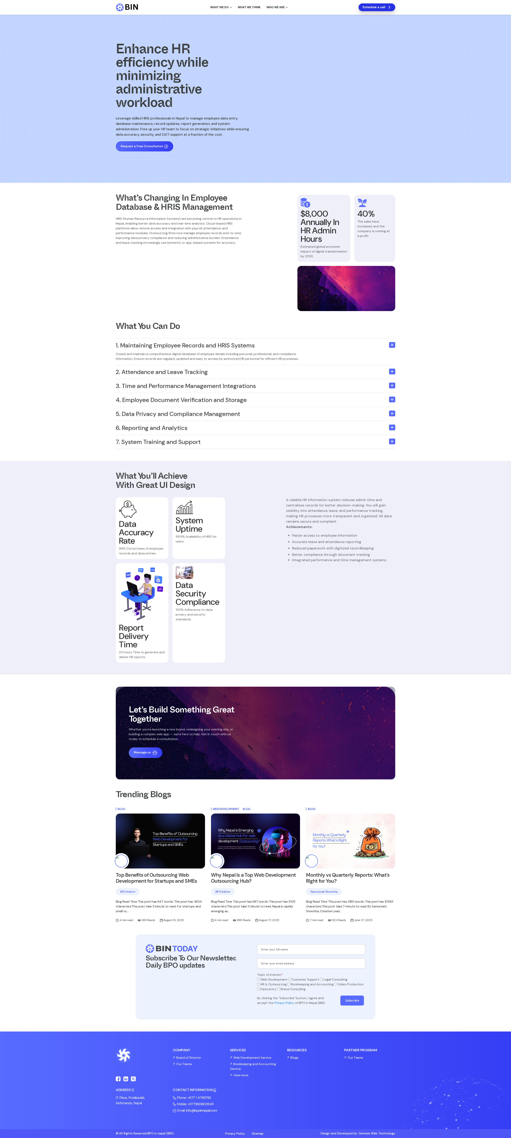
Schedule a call (373, 7)
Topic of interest (270, 975)
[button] (255, 345)
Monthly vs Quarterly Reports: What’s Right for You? (347, 878)
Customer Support (305, 979)
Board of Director (188, 1057)
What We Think (249, 7)
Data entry (268, 989)
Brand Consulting (293, 989)
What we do (219, 7)
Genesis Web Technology (376, 1133)
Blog (121, 809)
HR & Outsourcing (273, 984)
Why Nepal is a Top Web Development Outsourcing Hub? (253, 878)
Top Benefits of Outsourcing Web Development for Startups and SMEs (156, 878)
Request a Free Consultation (142, 146)
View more (240, 1075)
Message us (143, 752)
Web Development (226, 809)
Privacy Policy (284, 1003)
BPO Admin (127, 891)
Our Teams (184, 1064)
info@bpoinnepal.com (201, 1110)
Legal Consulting (335, 979)
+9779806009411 (200, 1104)
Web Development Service (252, 1057)
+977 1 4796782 (199, 1097)
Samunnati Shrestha (323, 891)
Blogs (294, 1057)
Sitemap (257, 1134)
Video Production (350, 984)
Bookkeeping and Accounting (312, 984)
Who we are (275, 7)
